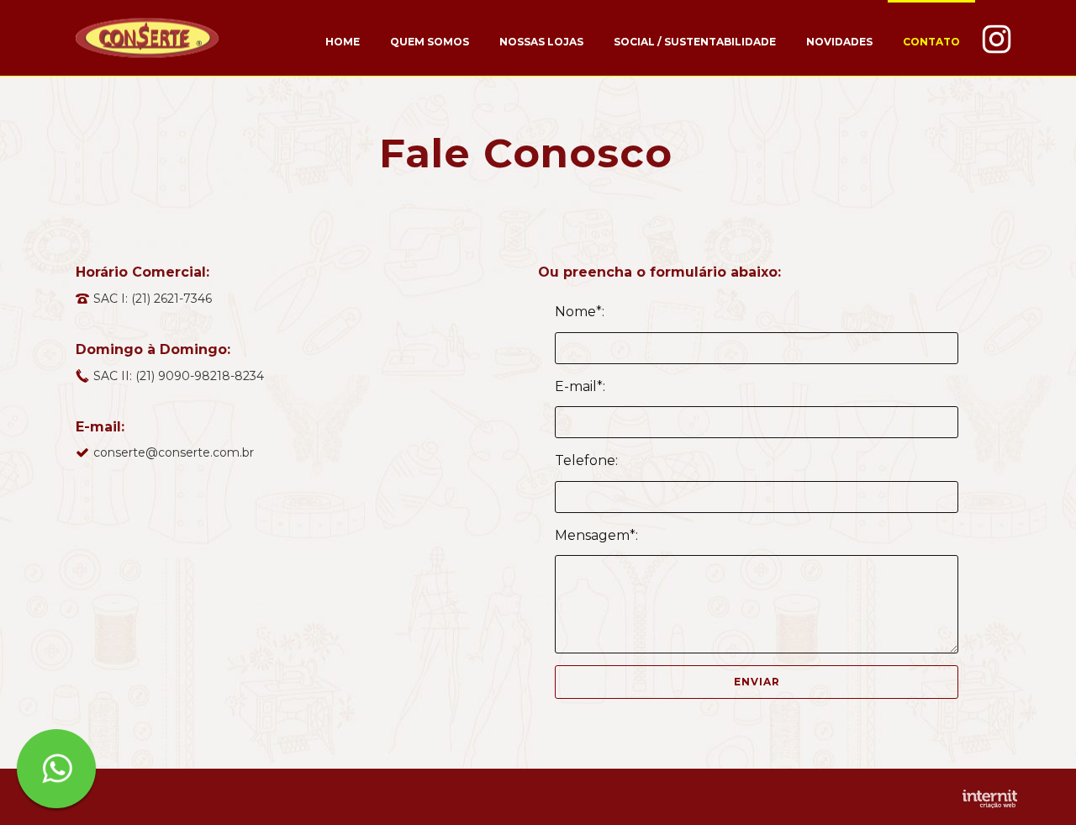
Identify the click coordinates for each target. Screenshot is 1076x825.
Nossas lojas (541, 41)
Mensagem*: (596, 535)
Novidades (839, 41)
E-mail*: (580, 386)
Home (342, 41)
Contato (931, 41)
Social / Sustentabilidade (695, 41)
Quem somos (429, 41)
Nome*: (579, 312)
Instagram (996, 38)
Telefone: (586, 460)
